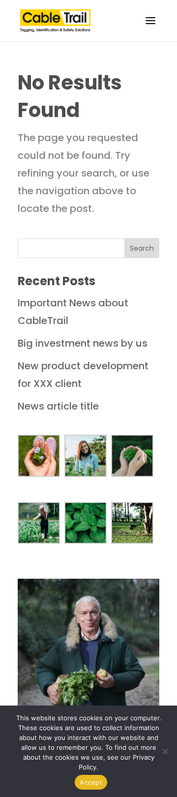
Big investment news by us (83, 343)
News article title (58, 406)
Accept (91, 782)
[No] (165, 751)
